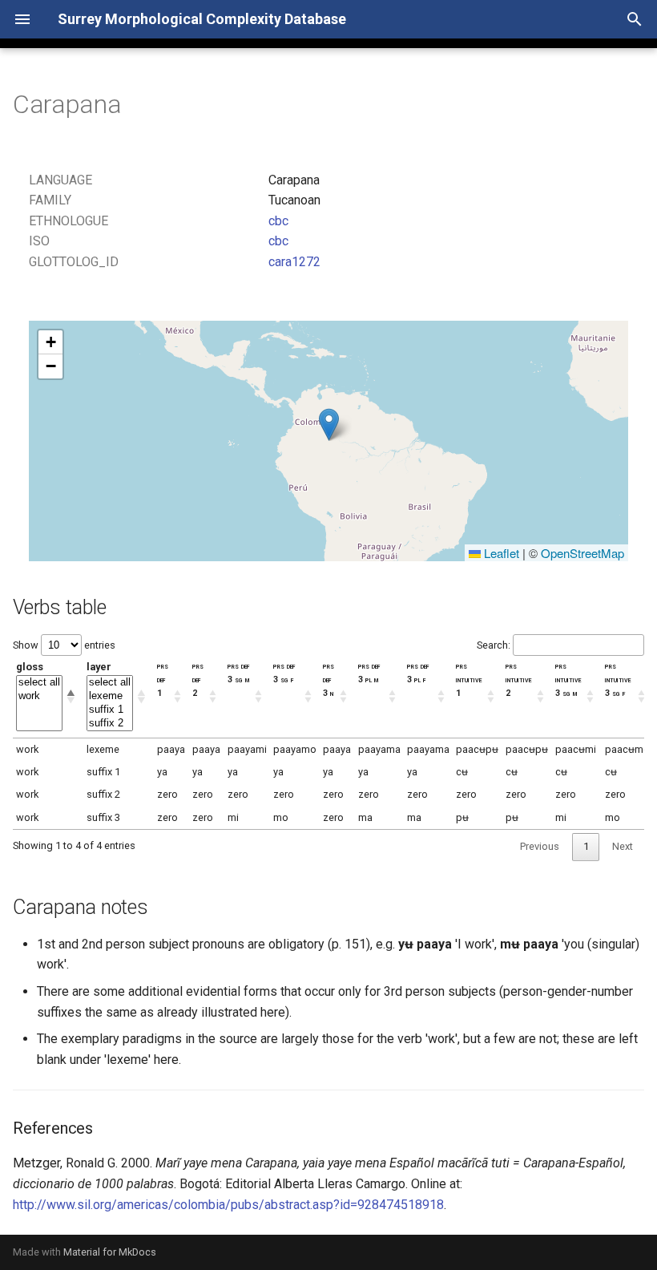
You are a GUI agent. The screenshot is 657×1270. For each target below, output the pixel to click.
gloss (29, 667)
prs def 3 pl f (418, 673)
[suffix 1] (109, 710)
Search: (493, 645)
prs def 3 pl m (369, 673)
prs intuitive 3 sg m (568, 679)
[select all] (39, 683)
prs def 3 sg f (284, 673)
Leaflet (500, 552)
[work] (39, 696)
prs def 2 (198, 679)
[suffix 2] (109, 723)
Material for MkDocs (109, 1252)
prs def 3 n (328, 679)
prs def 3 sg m (238, 673)
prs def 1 (162, 679)
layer (99, 667)
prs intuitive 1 (469, 679)
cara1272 (294, 261)
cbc (278, 221)
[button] (329, 424)
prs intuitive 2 (518, 679)
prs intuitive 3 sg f (618, 679)
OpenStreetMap (582, 552)
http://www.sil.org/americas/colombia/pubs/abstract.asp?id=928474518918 (228, 1204)
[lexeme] (109, 696)
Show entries (64, 645)
